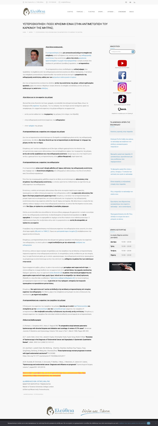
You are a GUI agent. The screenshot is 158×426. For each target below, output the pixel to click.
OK (148, 423)
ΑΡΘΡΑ (100, 11)
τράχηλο (32, 126)
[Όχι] (156, 423)
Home (24, 32)
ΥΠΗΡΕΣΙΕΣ (80, 11)
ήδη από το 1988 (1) (42, 231)
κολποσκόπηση (42, 309)
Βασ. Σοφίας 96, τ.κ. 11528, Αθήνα (34, 2)
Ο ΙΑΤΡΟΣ (70, 11)
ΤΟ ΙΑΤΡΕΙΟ (91, 11)
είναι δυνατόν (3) (56, 273)
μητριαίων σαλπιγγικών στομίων (64, 77)
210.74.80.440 (52, 2)
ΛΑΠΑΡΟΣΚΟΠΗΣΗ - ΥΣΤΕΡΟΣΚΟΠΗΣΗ (33, 394)
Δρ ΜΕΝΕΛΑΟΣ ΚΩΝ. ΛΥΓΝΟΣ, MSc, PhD (36, 381)
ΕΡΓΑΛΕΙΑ (110, 11)
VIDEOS (131, 11)
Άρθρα (30, 32)
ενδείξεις (44, 88)
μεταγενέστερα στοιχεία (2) (67, 231)
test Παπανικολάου (81, 306)
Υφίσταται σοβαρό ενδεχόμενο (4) (62, 278)
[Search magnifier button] (133, 51)
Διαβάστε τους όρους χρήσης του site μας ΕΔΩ (132, 423)
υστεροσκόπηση (53, 53)
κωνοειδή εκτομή (59, 309)
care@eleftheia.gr (65, 2)
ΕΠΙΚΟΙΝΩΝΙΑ (122, 11)
